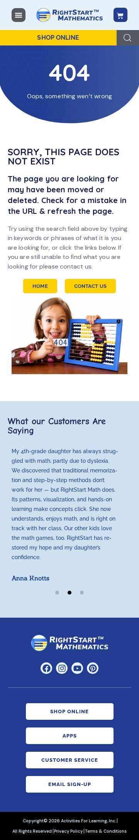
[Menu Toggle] (18, 15)
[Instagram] (62, 668)
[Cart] (120, 15)
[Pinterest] (92, 668)
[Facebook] (46, 668)
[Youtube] (77, 668)
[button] (57, 593)
